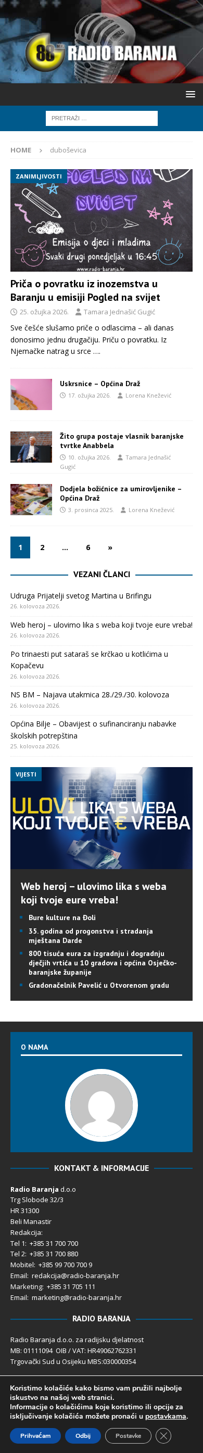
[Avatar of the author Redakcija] (101, 1131)
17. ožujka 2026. (89, 395)
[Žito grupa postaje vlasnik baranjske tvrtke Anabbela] (31, 447)
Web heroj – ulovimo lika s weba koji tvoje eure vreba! (101, 625)
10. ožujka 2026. (89, 457)
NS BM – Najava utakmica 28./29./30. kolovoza (89, 694)
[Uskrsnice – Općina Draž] (31, 394)
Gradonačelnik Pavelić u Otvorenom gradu (99, 985)
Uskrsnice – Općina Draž (100, 383)
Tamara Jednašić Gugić (119, 311)
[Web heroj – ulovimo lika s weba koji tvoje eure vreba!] (101, 863)
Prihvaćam (35, 1436)
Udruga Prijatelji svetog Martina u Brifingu (80, 596)
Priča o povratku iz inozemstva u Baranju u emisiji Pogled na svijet (85, 290)
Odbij (83, 1436)
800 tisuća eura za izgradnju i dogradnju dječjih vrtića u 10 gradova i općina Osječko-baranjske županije (103, 963)
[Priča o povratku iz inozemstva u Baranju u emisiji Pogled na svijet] (101, 220)
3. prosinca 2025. (91, 510)
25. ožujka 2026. (44, 311)
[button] (188, 94)
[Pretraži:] (102, 117)
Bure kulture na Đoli (62, 917)
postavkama (165, 1416)
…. (96, 351)
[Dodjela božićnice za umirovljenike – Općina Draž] (31, 499)
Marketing (26, 1286)
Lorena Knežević (148, 395)
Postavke (128, 1436)
